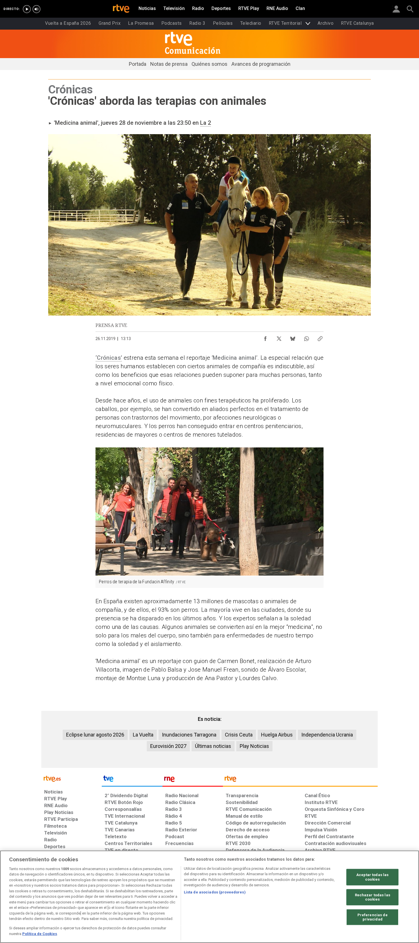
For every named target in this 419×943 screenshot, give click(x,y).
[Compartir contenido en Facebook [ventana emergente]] (265, 337)
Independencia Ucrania (327, 735)
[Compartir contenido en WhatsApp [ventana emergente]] (306, 337)
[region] (209, 896)
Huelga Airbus (277, 735)
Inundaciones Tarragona (189, 735)
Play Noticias (254, 746)
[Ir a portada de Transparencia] (300, 780)
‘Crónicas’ (108, 357)
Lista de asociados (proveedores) (215, 892)
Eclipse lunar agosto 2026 (95, 735)
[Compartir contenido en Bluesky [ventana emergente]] (293, 337)
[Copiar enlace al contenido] (320, 337)
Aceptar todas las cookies (372, 877)
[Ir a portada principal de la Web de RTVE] (71, 778)
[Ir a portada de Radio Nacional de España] (192, 780)
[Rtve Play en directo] (26, 9)
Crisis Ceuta (239, 735)
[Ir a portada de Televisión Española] (132, 780)
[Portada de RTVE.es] (121, 9)
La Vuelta (143, 735)
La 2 (205, 122)
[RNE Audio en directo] (36, 9)
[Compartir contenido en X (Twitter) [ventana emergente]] (279, 337)
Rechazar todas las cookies (372, 897)
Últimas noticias (213, 746)
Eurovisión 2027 (168, 746)
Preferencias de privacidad (372, 917)
